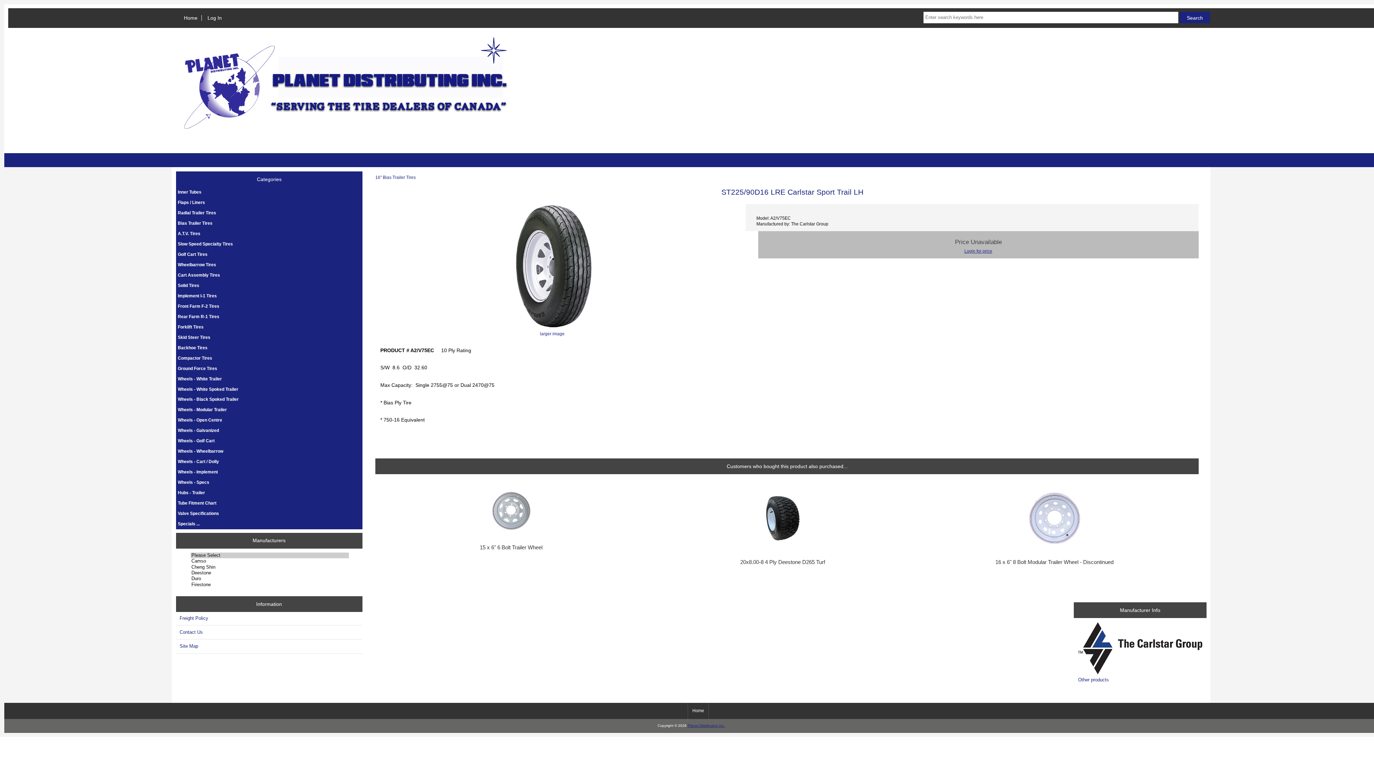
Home (191, 18)
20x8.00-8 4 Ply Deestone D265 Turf (782, 562)
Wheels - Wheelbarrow (200, 451)
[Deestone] (270, 573)
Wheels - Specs (193, 482)
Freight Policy (194, 618)
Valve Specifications (198, 513)
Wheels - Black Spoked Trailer (208, 399)
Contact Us (191, 632)
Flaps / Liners (191, 202)
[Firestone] (270, 585)
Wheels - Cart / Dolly (198, 461)
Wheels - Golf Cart (196, 440)
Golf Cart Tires (193, 254)
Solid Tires (188, 285)
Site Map (189, 646)
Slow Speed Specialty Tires (205, 244)
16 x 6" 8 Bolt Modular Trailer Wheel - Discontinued (1054, 562)
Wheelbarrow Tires (197, 264)
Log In (215, 18)
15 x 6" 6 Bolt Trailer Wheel (511, 547)
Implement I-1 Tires (197, 295)
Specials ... (189, 523)
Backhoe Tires (193, 347)
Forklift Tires (191, 327)
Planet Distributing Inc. (706, 726)
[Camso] (270, 561)
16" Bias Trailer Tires (395, 177)
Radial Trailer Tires (197, 212)
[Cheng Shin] (270, 567)
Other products (1093, 679)
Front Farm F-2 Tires (198, 306)
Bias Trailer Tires (195, 223)
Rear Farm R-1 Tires (198, 316)
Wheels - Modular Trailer (202, 409)
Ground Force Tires (197, 368)
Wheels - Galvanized (198, 430)
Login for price (978, 251)
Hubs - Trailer (191, 492)
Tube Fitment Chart (197, 503)
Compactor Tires (195, 358)
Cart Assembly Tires (199, 275)
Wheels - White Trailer (200, 378)
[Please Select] (270, 555)
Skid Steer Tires (194, 337)
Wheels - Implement (198, 472)
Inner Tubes (189, 192)
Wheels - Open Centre (200, 420)
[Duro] (270, 579)
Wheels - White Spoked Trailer (208, 389)
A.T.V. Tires (189, 233)
